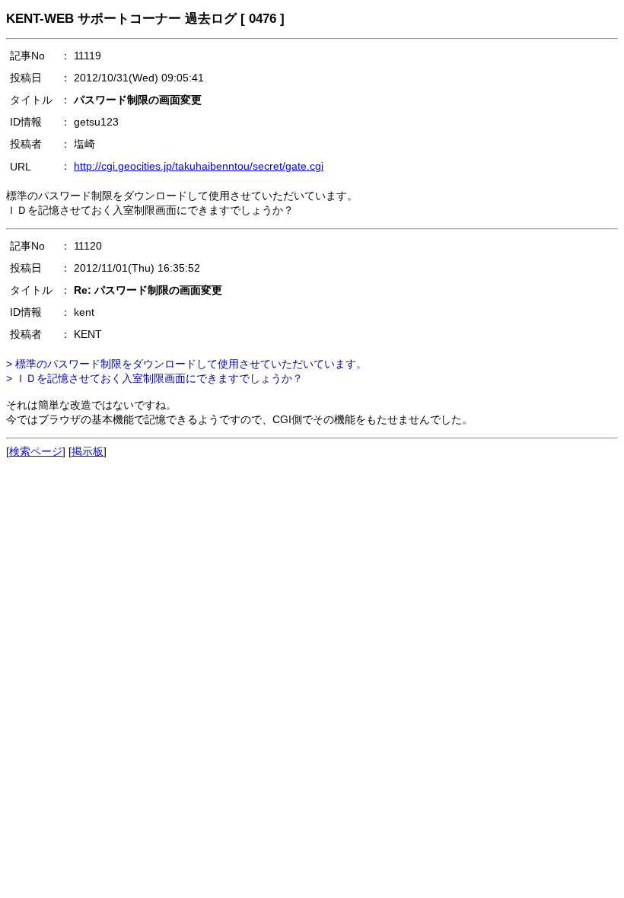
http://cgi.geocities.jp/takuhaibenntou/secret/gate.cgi (198, 166)
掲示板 (87, 451)
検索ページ (35, 451)
